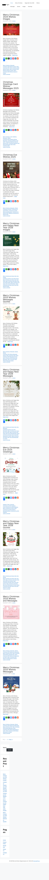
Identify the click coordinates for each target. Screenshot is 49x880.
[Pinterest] (13, 58)
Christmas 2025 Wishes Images (9, 66)
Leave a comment (6, 74)
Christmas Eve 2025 (7, 209)
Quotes (18, 6)
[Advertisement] (24, 871)
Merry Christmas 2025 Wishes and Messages (11, 598)
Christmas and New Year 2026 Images (11, 278)
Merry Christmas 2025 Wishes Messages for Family (11, 729)
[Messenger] (11, 58)
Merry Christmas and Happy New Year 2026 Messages (11, 372)
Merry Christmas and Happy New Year (10, 276)
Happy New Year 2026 (29, 3)
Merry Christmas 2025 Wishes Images (11, 16)
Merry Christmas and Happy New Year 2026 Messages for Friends (11, 437)
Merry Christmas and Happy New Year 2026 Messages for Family (11, 435)
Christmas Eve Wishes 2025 (10, 155)
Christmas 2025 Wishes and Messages (11, 652)
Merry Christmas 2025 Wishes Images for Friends (10, 72)
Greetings (30, 6)
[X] (9, 58)
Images (24, 6)
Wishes (38, 3)
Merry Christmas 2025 (11, 355)
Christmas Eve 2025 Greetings (9, 505)
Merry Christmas (18, 3)
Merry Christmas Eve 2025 (8, 508)
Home (11, 3)
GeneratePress (36, 861)
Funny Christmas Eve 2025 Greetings (10, 507)
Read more (15, 55)
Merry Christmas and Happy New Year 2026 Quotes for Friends (11, 586)
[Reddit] (18, 58)
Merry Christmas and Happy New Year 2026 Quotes (11, 524)
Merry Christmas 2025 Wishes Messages (11, 669)
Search (9, 749)
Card (11, 136)
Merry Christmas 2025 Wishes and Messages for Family (11, 656)
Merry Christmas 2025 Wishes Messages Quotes (11, 298)
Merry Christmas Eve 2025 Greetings (11, 449)
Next (11, 739)
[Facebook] (4, 58)
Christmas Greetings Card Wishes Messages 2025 (11, 85)
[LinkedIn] (15, 58)
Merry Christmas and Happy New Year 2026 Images (11, 226)
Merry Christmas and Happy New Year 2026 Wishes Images (10, 285)
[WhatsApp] (6, 58)
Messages (12, 6)
